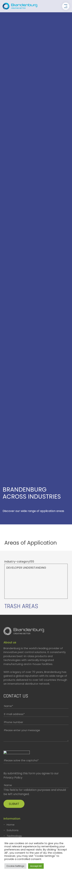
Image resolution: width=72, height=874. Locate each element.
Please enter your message (22, 730)
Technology (14, 836)
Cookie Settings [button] (15, 866)
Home (11, 824)
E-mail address (14, 714)
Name (8, 706)
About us (9, 642)
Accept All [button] (36, 866)
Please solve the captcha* (21, 760)
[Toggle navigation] (65, 6)
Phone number (13, 722)
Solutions (13, 830)
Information (11, 819)
